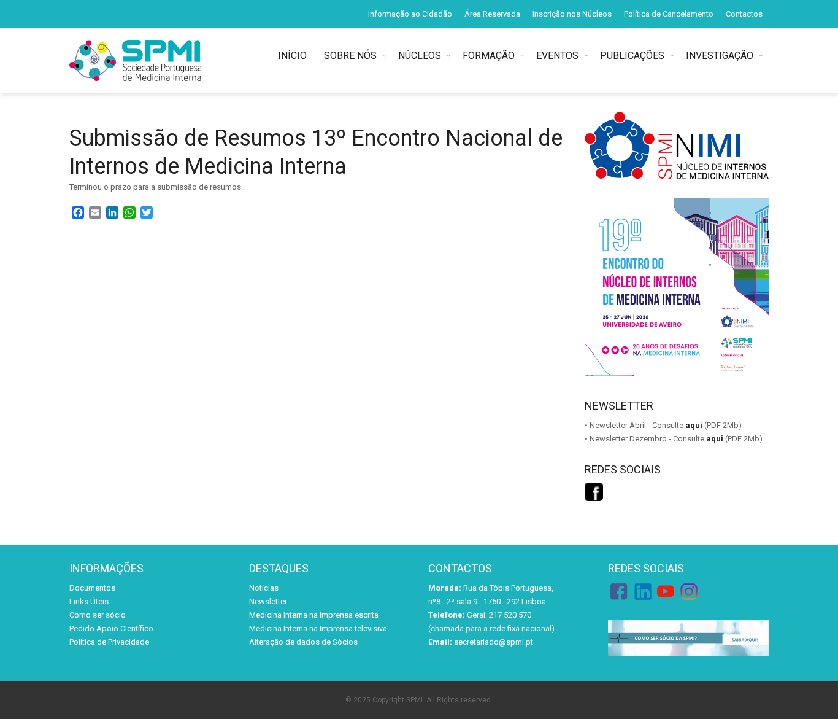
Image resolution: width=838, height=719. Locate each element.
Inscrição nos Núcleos (572, 13)
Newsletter (268, 601)
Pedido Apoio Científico (111, 628)
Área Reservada (492, 13)
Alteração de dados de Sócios (303, 642)
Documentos (92, 588)
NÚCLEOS (419, 55)
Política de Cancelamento (668, 13)
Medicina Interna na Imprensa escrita (314, 615)
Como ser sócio (97, 615)
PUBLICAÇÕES (632, 55)
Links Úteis (89, 601)
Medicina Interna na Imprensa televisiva (318, 628)
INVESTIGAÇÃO (719, 55)
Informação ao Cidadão (410, 13)
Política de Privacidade (109, 642)
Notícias (264, 588)
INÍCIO (295, 55)
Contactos (744, 13)
